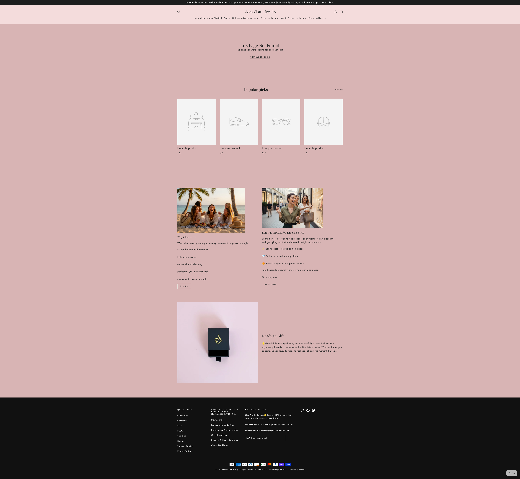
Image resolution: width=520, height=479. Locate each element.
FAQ (179, 425)
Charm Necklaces (316, 18)
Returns (180, 440)
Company (181, 420)
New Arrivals (199, 18)
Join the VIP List (270, 284)
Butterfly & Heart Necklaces (292, 18)
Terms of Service (185, 446)
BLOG (180, 430)
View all (338, 89)
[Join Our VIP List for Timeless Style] (292, 208)
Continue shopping (260, 56)
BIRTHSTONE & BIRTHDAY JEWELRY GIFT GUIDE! (269, 424)
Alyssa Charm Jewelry (260, 11)
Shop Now (184, 286)
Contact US (182, 415)
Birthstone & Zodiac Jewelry (244, 18)
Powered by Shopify (297, 469)
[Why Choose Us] (211, 210)
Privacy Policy (184, 451)
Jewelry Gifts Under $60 (217, 18)
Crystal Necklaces (268, 18)
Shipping (181, 435)
